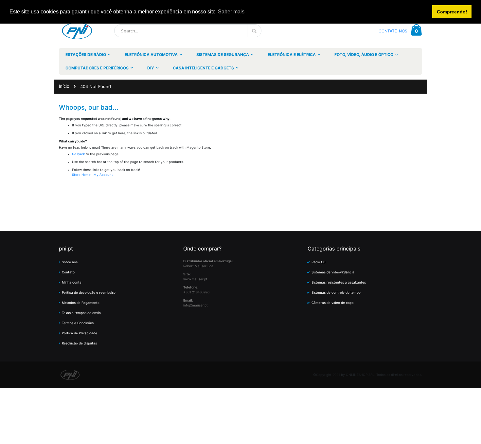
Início (64, 86)
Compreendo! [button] (452, 11)
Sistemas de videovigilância (333, 272)
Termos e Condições (78, 323)
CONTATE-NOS (393, 30)
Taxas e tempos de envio (81, 313)
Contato (68, 272)
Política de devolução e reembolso (89, 292)
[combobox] (187, 30)
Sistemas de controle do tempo (336, 292)
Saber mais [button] (231, 11)
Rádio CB (319, 262)
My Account (103, 174)
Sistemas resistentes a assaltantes (339, 282)
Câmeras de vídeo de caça (333, 303)
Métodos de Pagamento (80, 303)
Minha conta (71, 282)
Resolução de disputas (79, 343)
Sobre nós (70, 262)
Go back (78, 154)
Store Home (81, 174)
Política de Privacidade (79, 333)
